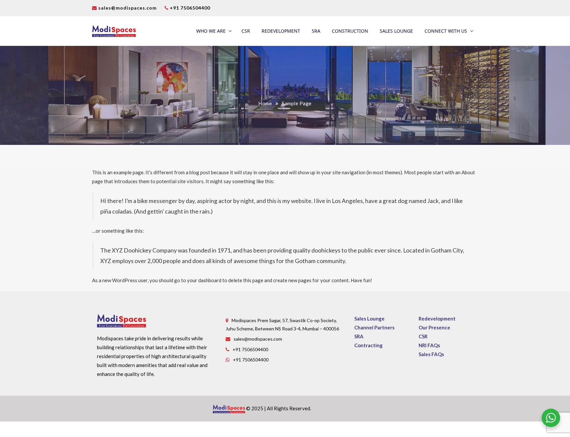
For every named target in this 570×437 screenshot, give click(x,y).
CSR (245, 31)
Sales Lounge (396, 31)
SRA (316, 31)
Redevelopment (281, 31)
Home (265, 103)
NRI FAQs (429, 345)
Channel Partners (374, 327)
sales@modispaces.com (127, 8)
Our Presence (434, 327)
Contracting (368, 345)
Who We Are (211, 31)
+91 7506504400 (189, 8)
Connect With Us (446, 31)
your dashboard (204, 280)
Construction (350, 31)
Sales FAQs (431, 354)
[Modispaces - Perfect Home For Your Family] (114, 31)
